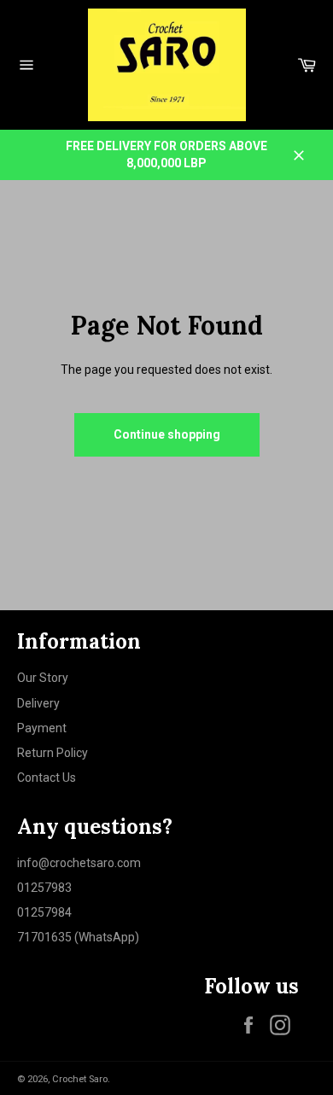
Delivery (38, 703)
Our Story (42, 677)
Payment (42, 728)
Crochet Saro (80, 1079)
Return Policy (52, 753)
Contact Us (46, 777)
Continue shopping (167, 434)
